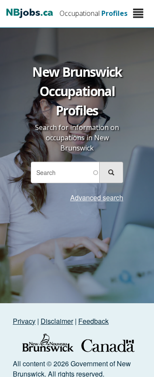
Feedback (93, 321)
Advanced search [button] (96, 197)
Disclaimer (57, 321)
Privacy (24, 321)
